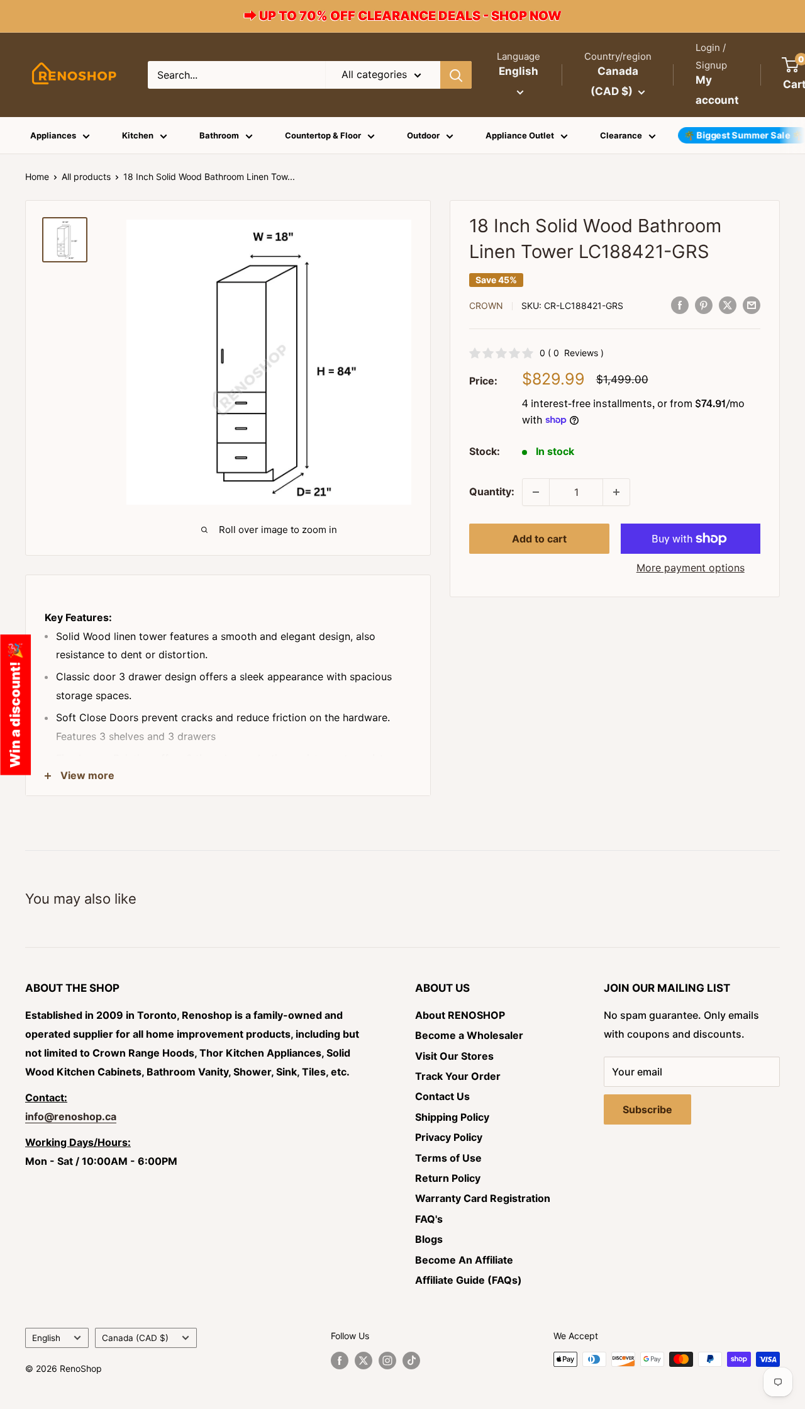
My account (717, 90)
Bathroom (219, 135)
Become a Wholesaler (469, 1035)
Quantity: (491, 491)
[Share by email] (751, 305)
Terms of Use (448, 1158)
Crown (486, 305)
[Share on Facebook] (680, 305)
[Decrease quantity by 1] (536, 492)
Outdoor (423, 135)
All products (86, 176)
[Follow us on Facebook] (339, 1360)
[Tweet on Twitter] (727, 305)
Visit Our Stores (454, 1056)
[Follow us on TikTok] (411, 1360)
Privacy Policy (448, 1137)
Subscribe (647, 1109)
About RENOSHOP (460, 1015)
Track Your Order (458, 1076)
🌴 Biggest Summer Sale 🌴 (743, 135)
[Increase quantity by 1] (616, 492)
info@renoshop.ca (70, 1116)
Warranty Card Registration (482, 1198)
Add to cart (539, 538)
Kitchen (137, 135)
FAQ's (429, 1219)
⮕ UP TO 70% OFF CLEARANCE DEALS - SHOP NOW (403, 15)
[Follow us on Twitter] (363, 1360)
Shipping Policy (452, 1117)
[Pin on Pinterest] (704, 305)
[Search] (456, 75)
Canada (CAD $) (135, 1338)
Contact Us (442, 1096)
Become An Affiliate (464, 1260)
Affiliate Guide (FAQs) (468, 1280)
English (46, 1338)
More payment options (690, 567)
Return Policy (447, 1178)
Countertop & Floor (323, 135)
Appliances (53, 135)
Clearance (621, 135)
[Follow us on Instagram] (387, 1360)
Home (37, 176)
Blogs (429, 1239)
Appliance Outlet (520, 135)
